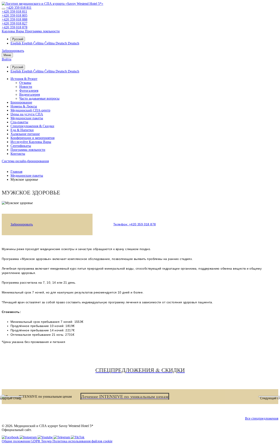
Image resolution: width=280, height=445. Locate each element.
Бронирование (21, 102)
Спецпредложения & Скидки (32, 126)
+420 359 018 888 (14, 19)
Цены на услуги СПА (26, 114)
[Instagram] (29, 437)
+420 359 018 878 (14, 27)
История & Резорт (23, 79)
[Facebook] (11, 437)
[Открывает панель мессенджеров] (3, 8)
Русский (17, 39)
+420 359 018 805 (14, 15)
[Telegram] (62, 437)
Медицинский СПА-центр (30, 110)
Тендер (46, 441)
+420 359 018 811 (19, 7)
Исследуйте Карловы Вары (30, 142)
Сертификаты (20, 146)
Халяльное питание (25, 134)
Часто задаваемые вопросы (39, 98)
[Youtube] (46, 437)
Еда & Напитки (22, 130)
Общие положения (16, 441)
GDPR (36, 441)
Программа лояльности (27, 150)
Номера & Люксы (23, 106)
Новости (25, 86)
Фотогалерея (28, 90)
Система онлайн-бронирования (25, 161)
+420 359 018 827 (14, 23)
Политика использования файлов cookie (82, 441)
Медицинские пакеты (26, 118)
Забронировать (21, 224)
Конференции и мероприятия (32, 138)
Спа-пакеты (19, 122)
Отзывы (25, 83)
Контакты (17, 153)
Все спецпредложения (261, 418)
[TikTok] (77, 437)
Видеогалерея (29, 94)
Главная (16, 171)
